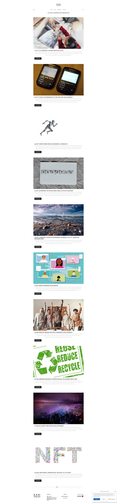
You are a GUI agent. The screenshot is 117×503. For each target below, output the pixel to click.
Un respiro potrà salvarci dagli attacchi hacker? (56, 190)
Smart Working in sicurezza (48, 285)
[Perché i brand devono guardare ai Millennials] (58, 315)
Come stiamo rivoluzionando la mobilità (53, 144)
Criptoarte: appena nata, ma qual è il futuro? (55, 472)
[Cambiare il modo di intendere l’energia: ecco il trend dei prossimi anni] (58, 220)
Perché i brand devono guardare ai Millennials (55, 332)
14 (69, 487)
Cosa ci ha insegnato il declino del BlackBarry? (56, 97)
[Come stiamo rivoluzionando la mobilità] (58, 126)
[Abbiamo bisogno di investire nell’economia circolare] (58, 361)
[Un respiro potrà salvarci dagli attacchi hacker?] (58, 173)
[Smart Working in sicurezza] (58, 268)
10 (59, 487)
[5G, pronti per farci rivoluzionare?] (58, 408)
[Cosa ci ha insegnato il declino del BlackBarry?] (58, 80)
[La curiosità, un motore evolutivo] (58, 33)
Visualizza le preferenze (111, 499)
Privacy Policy (102, 501)
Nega (104, 499)
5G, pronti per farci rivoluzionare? (51, 426)
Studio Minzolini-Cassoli (53, 497)
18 (78, 487)
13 (66, 487)
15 (71, 487)
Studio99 (50, 496)
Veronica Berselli (53, 498)
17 (76, 487)
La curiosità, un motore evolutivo (51, 50)
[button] (115, 491)
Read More (38, 58)
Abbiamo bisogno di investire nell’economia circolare (58, 379)
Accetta (97, 499)
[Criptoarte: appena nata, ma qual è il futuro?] (58, 455)
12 (64, 487)
